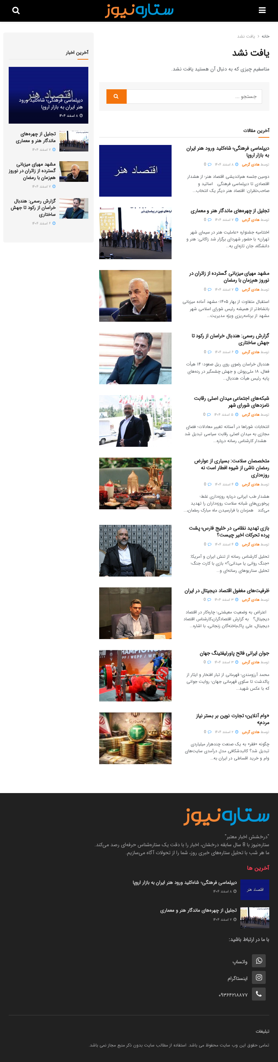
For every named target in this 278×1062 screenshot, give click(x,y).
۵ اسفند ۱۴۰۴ (224, 414)
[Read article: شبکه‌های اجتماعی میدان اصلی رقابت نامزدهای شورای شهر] (135, 421)
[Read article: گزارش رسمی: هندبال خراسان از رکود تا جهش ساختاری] (135, 358)
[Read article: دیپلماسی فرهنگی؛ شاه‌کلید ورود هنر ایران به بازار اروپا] (135, 171)
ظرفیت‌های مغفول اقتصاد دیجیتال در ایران (227, 591)
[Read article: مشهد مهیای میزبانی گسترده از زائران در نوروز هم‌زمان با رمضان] (135, 296)
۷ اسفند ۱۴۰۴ (225, 220)
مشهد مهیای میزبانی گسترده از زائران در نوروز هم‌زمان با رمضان (229, 276)
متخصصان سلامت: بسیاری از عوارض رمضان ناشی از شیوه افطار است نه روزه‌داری (231, 468)
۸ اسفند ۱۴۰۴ (225, 164)
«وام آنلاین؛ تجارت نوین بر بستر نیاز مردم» (232, 719)
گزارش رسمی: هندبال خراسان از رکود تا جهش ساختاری (230, 339)
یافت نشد (246, 36)
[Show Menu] (262, 11)
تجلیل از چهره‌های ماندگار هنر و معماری (230, 211)
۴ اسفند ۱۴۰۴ (225, 484)
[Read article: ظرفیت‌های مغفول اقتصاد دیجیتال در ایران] (135, 613)
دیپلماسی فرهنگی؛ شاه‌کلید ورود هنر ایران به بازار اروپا (227, 151)
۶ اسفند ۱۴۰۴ (225, 352)
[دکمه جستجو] (16, 11)
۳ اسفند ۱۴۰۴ (225, 600)
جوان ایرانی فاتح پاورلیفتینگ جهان (234, 653)
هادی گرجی (251, 164)
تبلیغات (262, 1031)
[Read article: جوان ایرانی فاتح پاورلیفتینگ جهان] (135, 676)
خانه (265, 36)
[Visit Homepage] (139, 11)
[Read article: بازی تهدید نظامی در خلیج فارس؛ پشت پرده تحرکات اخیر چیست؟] (135, 551)
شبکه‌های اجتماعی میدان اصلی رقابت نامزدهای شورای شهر (231, 402)
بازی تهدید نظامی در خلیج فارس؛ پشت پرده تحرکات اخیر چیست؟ (229, 531)
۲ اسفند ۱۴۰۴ (225, 732)
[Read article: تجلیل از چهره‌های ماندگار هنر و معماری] (135, 233)
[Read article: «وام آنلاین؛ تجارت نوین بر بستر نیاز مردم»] (135, 738)
